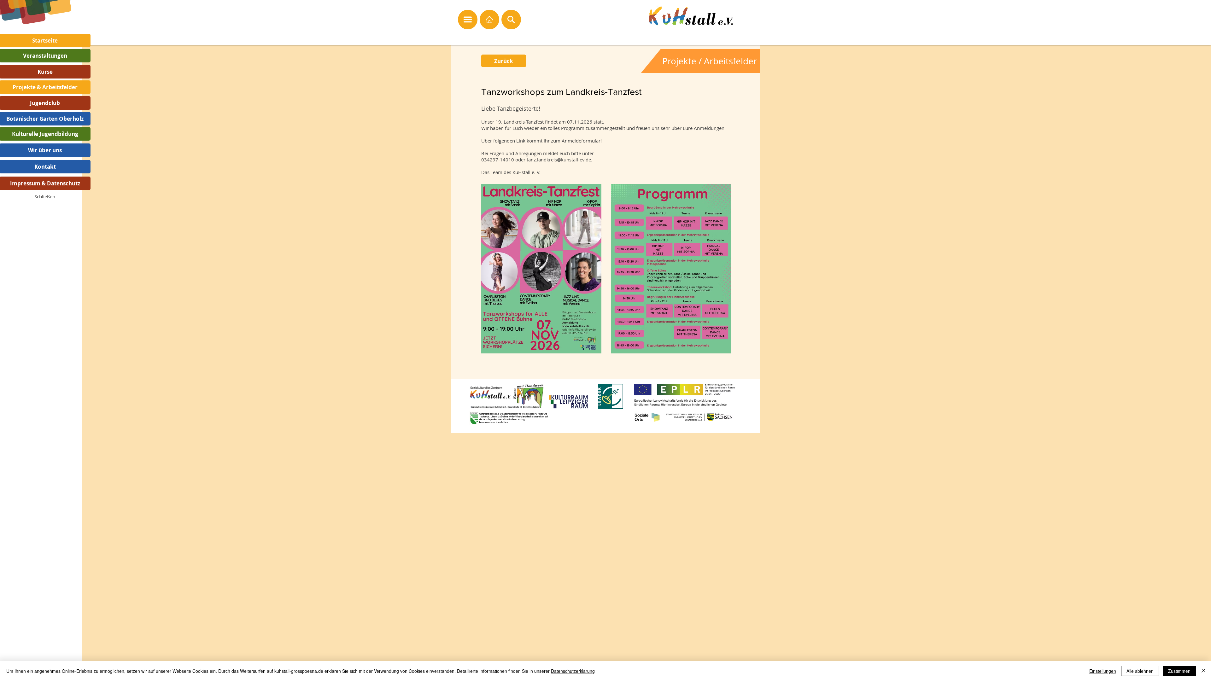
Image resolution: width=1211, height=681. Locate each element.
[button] (44, 196)
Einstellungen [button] (1102, 671)
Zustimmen (1179, 671)
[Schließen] (1203, 671)
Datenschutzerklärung (573, 671)
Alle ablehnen (1140, 671)
